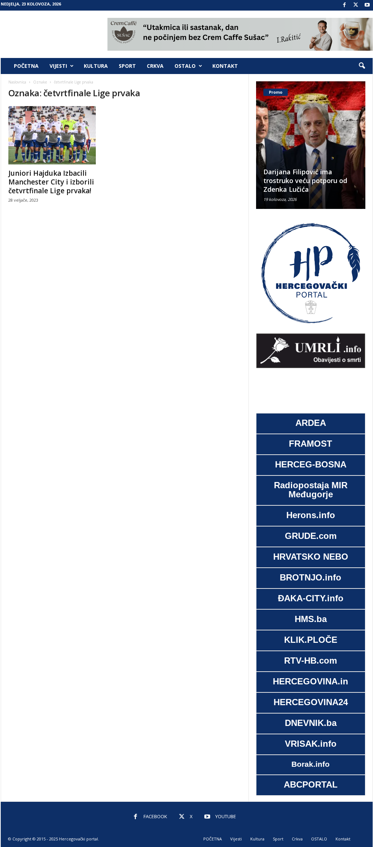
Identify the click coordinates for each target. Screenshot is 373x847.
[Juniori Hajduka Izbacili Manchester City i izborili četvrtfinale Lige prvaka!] (63, 135)
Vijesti (58, 65)
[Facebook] (344, 5)
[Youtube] (367, 5)
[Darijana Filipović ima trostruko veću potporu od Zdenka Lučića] (310, 145)
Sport (127, 65)
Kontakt (225, 65)
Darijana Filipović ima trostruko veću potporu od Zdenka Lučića (305, 180)
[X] (356, 5)
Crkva (155, 65)
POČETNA (26, 65)
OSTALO (185, 65)
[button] (362, 66)
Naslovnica (17, 82)
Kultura (96, 65)
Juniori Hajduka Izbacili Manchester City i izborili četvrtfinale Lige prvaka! (51, 181)
